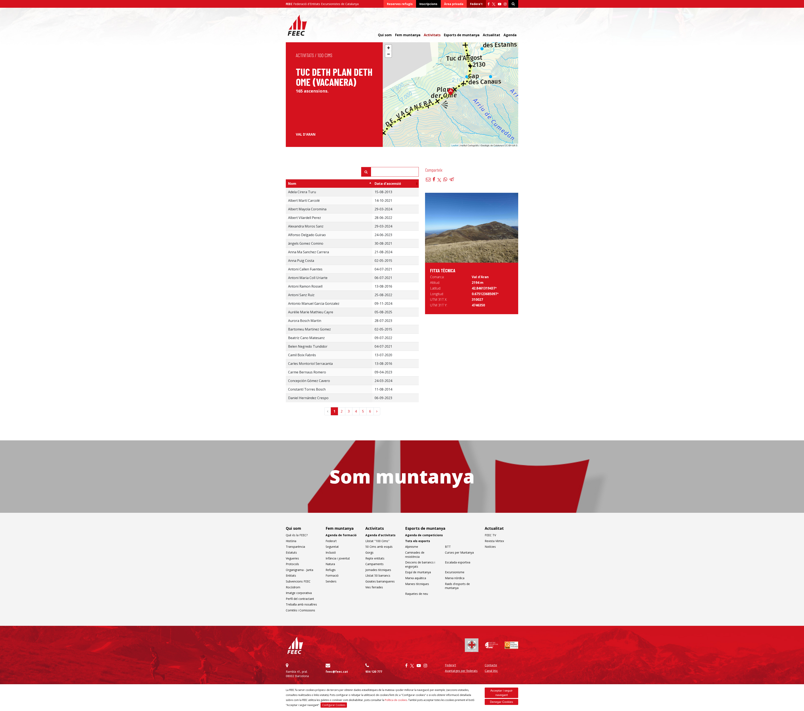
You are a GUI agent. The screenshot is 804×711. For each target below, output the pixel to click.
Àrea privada (453, 4)
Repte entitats (374, 558)
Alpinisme (411, 547)
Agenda (510, 35)
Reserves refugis (400, 4)
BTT (448, 547)
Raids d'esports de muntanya (457, 586)
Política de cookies (396, 700)
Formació (332, 575)
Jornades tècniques (378, 570)
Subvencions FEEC (298, 581)
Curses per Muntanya (459, 552)
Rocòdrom (293, 587)
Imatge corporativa (299, 593)
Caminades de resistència (414, 554)
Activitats (305, 55)
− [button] (388, 54)
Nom (292, 183)
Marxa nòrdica (454, 578)
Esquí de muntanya (418, 572)
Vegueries (292, 558)
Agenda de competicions (424, 535)
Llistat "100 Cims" (377, 541)
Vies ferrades (374, 587)
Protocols (292, 564)
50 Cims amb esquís (379, 547)
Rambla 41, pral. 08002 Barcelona (297, 674)
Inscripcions (428, 4)
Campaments (374, 564)
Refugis (331, 570)
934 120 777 (373, 672)
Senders (331, 581)
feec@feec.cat (337, 672)
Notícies (490, 547)
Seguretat (332, 547)
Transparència (295, 547)
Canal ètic (491, 671)
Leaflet (454, 145)
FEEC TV (490, 535)
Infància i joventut (338, 558)
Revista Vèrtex (494, 541)
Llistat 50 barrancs (377, 575)
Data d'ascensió (388, 183)
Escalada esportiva (457, 562)
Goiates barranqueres (380, 581)
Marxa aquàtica (415, 578)
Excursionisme (454, 572)
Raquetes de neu (416, 594)
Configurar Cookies (333, 705)
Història (291, 541)
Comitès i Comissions (300, 610)
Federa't (476, 4)
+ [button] (388, 47)
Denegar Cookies (501, 701)
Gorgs (369, 552)
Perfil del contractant (300, 599)
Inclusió (331, 552)
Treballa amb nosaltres (301, 604)
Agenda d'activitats (380, 535)
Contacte (491, 665)
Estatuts (291, 552)
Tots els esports (417, 541)
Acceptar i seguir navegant (501, 693)
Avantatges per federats (461, 671)
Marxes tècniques (417, 584)
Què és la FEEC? (297, 535)
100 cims (325, 55)
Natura (330, 564)
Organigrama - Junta (299, 570)
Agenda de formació (341, 535)
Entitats (291, 575)
